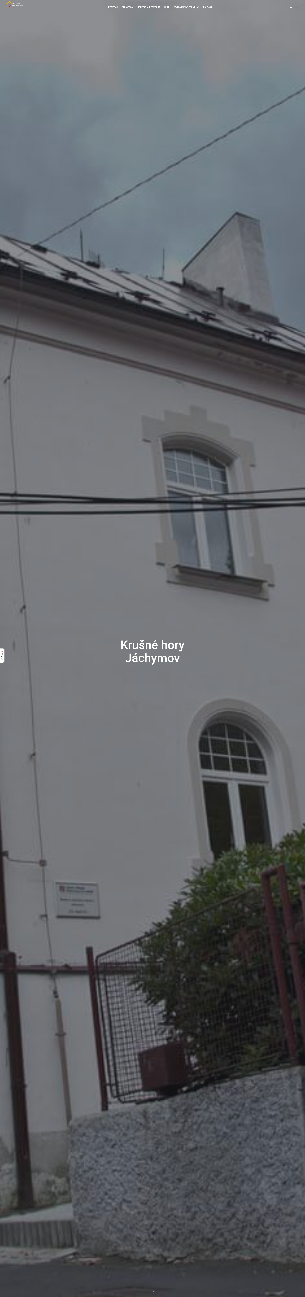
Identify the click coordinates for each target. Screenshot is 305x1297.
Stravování (127, 7)
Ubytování (112, 7)
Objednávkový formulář (186, 7)
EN (291, 8)
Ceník (166, 7)
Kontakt (207, 7)
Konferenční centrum (149, 7)
